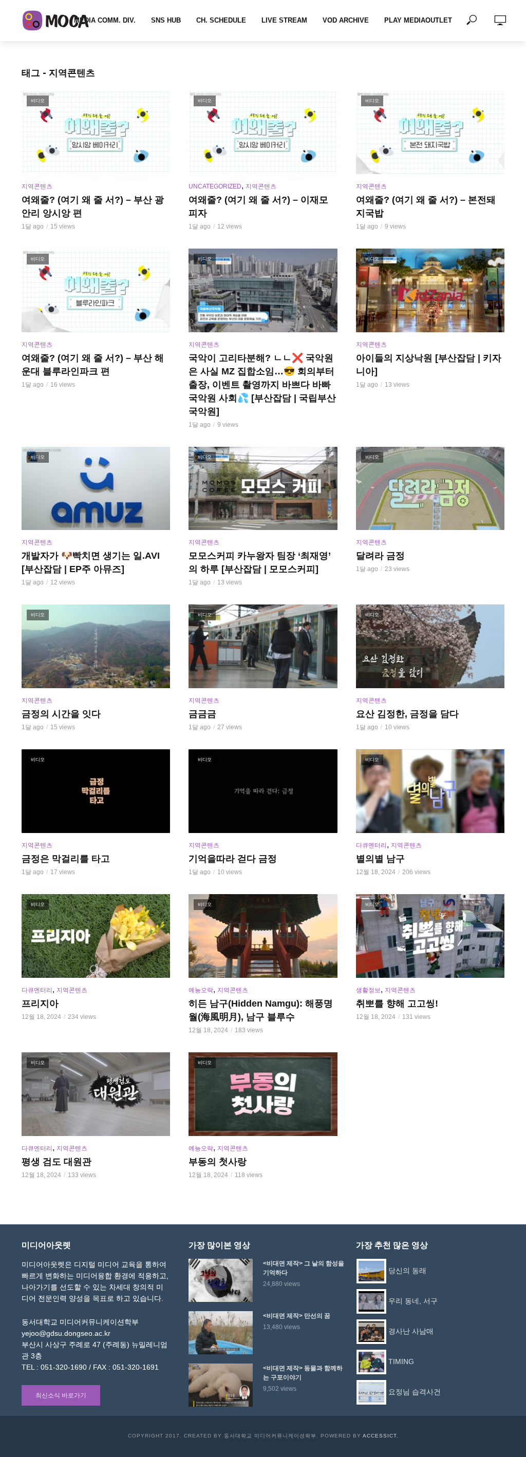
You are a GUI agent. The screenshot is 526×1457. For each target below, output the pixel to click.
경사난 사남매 (411, 1331)
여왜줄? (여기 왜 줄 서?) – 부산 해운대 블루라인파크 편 (93, 364)
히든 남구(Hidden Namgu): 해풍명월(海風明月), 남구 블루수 (261, 1010)
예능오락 (201, 990)
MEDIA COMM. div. (105, 20)
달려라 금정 (380, 556)
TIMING (401, 1361)
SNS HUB (166, 20)
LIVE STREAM (284, 20)
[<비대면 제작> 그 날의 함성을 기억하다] (221, 1280)
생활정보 (368, 990)
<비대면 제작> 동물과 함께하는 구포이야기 (303, 1373)
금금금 (202, 714)
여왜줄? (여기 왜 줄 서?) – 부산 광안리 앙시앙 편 (93, 206)
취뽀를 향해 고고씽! (397, 1003)
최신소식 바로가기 (60, 1395)
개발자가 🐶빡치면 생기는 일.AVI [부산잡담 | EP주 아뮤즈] (91, 562)
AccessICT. (381, 1436)
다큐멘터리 (371, 845)
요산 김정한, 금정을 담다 (407, 714)
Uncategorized (215, 186)
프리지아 (40, 1003)
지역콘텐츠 (37, 186)
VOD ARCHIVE (346, 20)
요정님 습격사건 (414, 1391)
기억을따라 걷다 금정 (233, 859)
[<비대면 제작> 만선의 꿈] (221, 1332)
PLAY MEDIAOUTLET (418, 20)
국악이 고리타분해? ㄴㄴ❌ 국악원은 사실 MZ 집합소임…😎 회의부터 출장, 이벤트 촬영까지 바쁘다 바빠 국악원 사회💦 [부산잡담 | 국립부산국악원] (262, 385)
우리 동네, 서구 (413, 1300)
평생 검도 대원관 (56, 1162)
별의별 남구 (380, 859)
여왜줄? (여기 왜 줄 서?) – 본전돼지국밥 (426, 206)
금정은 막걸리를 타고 (66, 859)
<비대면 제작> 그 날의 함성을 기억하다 (303, 1268)
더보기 (263, 1192)
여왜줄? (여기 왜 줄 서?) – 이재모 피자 (258, 206)
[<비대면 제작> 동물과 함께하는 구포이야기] (221, 1385)
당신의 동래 (407, 1270)
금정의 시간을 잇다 (61, 714)
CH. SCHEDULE (221, 20)
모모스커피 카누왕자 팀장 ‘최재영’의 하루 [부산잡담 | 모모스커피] (260, 562)
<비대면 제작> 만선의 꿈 (296, 1315)
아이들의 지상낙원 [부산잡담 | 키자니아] (428, 364)
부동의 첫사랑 (218, 1162)
